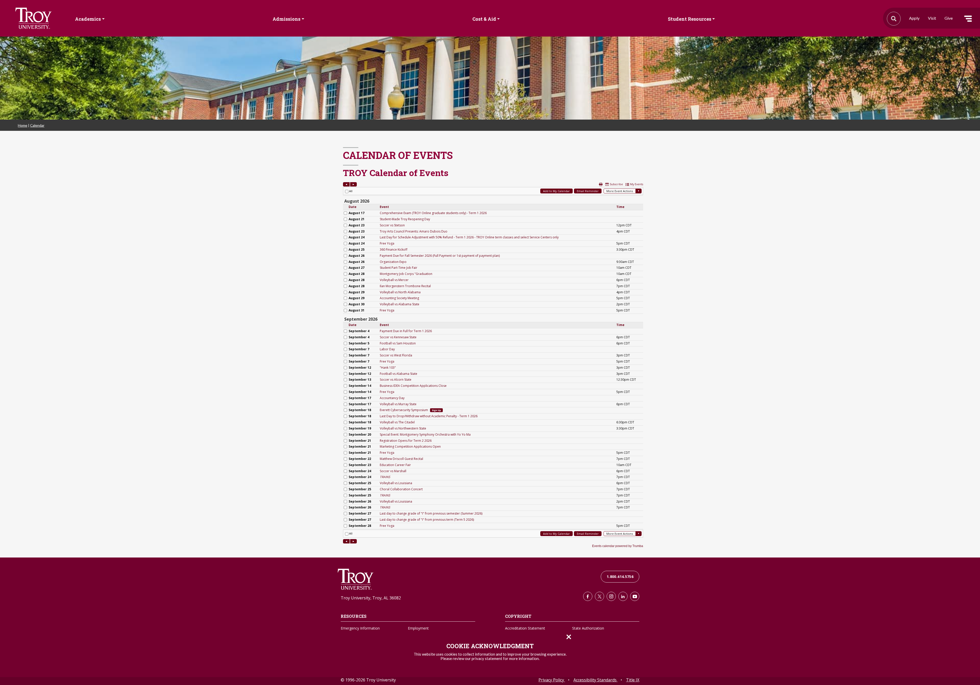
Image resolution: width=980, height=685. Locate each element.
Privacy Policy (551, 680)
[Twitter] (599, 596)
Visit (932, 18)
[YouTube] (634, 596)
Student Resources (689, 19)
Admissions (286, 19)
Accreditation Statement (525, 628)
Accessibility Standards (595, 680)
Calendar (37, 125)
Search (33, 18)
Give (949, 18)
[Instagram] (611, 596)
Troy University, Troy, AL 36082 (371, 598)
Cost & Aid (484, 19)
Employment (418, 628)
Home (22, 125)
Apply (914, 18)
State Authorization (588, 628)
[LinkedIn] (623, 596)
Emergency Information (360, 628)
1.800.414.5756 (620, 576)
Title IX (632, 680)
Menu (968, 19)
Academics (88, 19)
